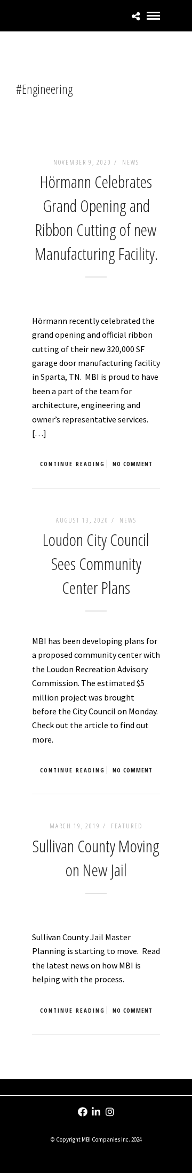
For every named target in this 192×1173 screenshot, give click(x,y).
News (130, 162)
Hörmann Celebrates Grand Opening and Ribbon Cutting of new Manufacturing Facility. (96, 217)
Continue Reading (72, 464)
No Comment (133, 464)
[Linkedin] (96, 1111)
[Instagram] (110, 1111)
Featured (126, 825)
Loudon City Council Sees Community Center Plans (96, 563)
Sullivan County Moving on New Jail (96, 857)
